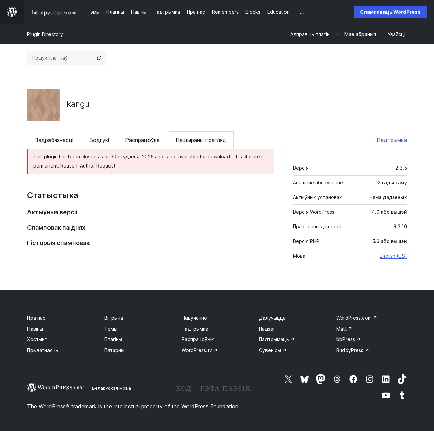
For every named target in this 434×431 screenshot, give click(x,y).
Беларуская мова (111, 388)
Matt (344, 329)
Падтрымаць (277, 339)
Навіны (35, 329)
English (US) (393, 256)
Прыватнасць (42, 350)
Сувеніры (273, 350)
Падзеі (266, 329)
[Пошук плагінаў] (99, 58)
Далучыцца (272, 318)
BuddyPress (352, 350)
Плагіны (113, 339)
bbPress (348, 339)
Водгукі (99, 140)
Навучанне (194, 318)
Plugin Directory (45, 34)
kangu (78, 104)
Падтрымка (392, 140)
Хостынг (37, 339)
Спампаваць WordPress (390, 12)
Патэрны (114, 350)
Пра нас (36, 318)
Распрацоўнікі (198, 339)
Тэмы (110, 329)
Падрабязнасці (53, 140)
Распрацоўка (142, 140)
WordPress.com (356, 318)
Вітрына (113, 318)
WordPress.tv (200, 350)
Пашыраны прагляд (201, 140)
